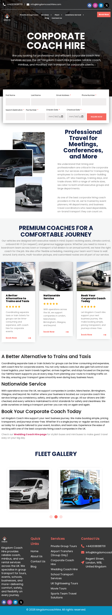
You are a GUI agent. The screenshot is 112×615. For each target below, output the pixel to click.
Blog (47, 18)
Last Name (36, 95)
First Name (10, 95)
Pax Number (31, 110)
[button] (51, 516)
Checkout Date (73, 110)
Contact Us (57, 18)
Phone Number (88, 95)
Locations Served (73, 15)
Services (45, 15)
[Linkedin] (100, 5)
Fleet (57, 15)
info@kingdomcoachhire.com (46, 4)
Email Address (63, 95)
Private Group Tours (29, 15)
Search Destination (14, 110)
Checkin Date (52, 110)
